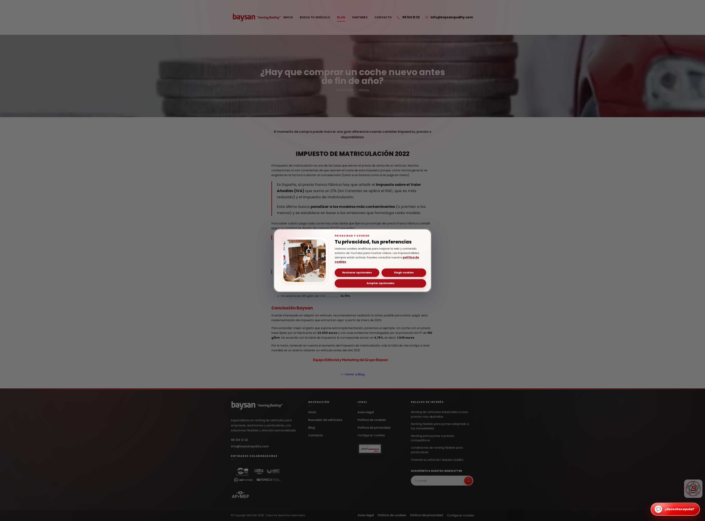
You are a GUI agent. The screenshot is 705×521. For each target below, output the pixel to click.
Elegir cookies (404, 272)
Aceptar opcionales (380, 283)
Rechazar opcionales (357, 272)
